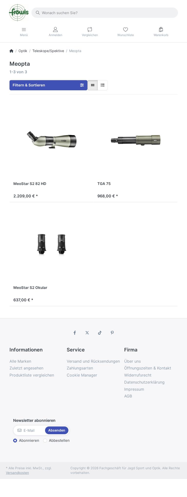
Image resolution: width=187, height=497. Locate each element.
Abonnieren (29, 440)
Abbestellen (59, 440)
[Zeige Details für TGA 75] (135, 140)
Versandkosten (17, 473)
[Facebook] (74, 332)
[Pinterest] (112, 332)
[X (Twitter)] (87, 332)
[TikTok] (99, 332)
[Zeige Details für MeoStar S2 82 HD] (51, 140)
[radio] (92, 85)
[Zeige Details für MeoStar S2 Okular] (51, 244)
